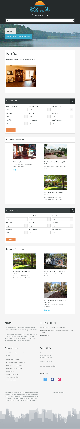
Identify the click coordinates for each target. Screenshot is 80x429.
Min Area (33, 120)
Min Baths (32, 113)
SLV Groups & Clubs (11, 380)
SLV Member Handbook (12, 377)
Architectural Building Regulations (15, 362)
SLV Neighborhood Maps (13, 359)
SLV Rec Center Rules (12, 374)
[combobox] (40, 109)
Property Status (34, 106)
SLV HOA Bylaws (10, 371)
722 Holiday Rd (17, 162)
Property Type (56, 106)
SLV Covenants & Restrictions (14, 365)
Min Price (55, 113)
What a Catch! (45, 335)
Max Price (9, 120)
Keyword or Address (12, 106)
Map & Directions (45, 366)
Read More (21, 166)
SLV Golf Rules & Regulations (14, 368)
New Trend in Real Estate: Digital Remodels (53, 327)
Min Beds (9, 113)
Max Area (57, 120)
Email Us (53, 366)
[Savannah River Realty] (40, 7)
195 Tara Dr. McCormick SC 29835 (54, 271)
